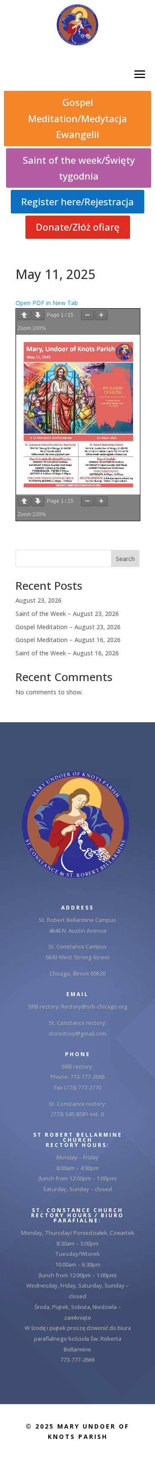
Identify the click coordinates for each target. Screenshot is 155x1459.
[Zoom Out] (87, 315)
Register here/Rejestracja (77, 201)
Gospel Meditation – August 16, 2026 (68, 640)
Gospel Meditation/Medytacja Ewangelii (77, 118)
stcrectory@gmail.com (77, 1033)
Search (125, 559)
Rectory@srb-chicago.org (94, 1006)
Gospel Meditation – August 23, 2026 (68, 627)
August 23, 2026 (39, 600)
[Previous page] (24, 315)
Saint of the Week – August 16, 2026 (67, 653)
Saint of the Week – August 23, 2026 (67, 613)
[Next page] (37, 315)
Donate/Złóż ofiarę (78, 226)
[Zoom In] (101, 315)
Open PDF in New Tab (47, 303)
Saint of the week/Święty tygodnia (79, 167)
